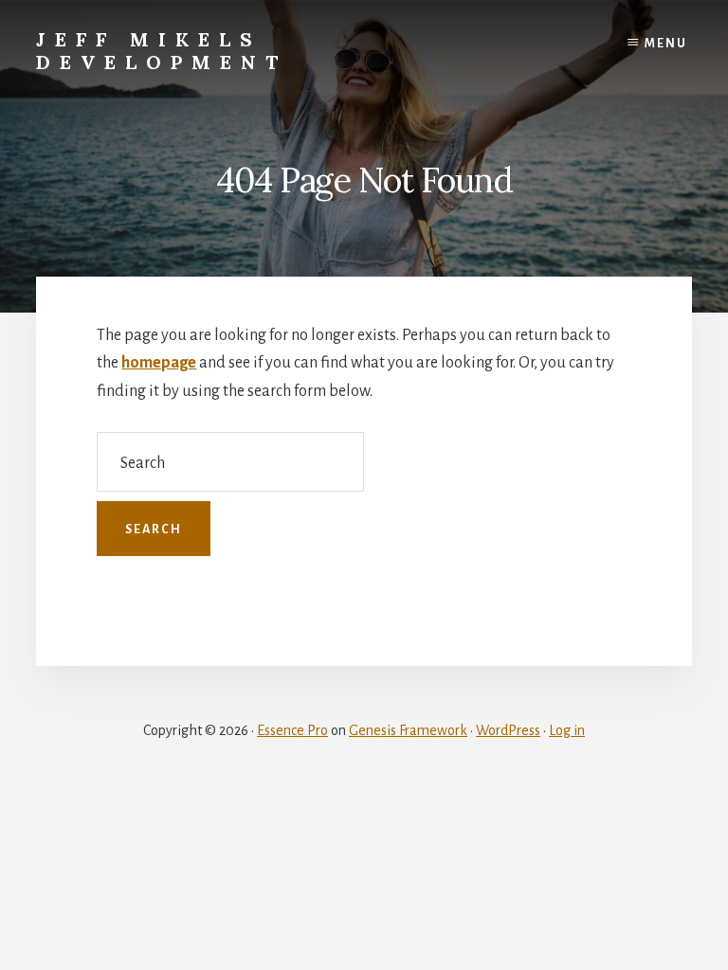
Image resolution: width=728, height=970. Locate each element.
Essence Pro (292, 730)
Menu (666, 43)
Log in (567, 730)
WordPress (508, 730)
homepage (158, 362)
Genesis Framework (408, 730)
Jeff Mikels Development (161, 50)
